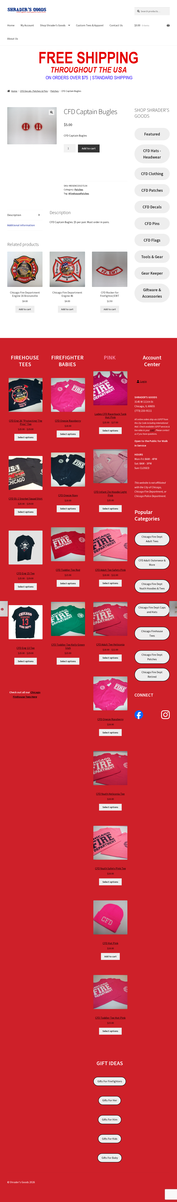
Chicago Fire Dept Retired (152, 674)
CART (152, 430)
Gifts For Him (109, 1119)
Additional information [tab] (21, 225)
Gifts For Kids (109, 1138)
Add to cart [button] (25, 309)
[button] (51, 112)
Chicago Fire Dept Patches (152, 657)
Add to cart (89, 148)
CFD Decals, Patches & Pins (34, 91)
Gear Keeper (152, 273)
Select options (26, 437)
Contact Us (116, 25)
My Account (27, 25)
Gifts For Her (109, 1100)
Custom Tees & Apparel (90, 25)
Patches (54, 91)
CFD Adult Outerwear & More (152, 563)
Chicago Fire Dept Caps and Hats (152, 610)
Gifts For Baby (110, 1157)
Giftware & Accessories (152, 293)
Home (11, 25)
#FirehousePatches (78, 193)
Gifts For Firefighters (109, 1081)
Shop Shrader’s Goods (53, 25)
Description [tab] (14, 215)
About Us (12, 38)
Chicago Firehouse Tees (152, 633)
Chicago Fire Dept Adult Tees (152, 539)
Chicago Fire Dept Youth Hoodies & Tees (152, 586)
